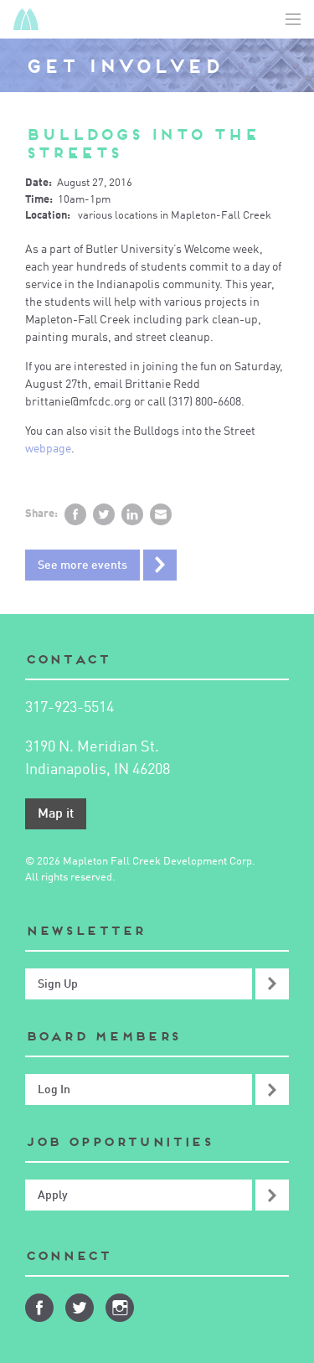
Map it (56, 814)
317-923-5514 (69, 707)
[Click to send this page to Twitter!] (104, 514)
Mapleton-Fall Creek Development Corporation (26, 19)
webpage (48, 449)
